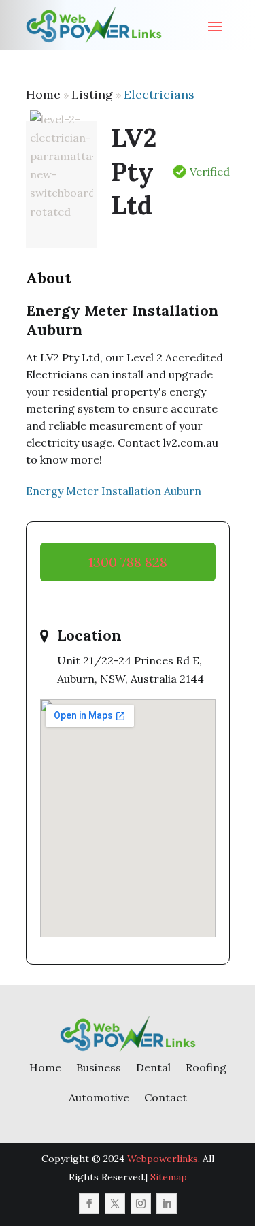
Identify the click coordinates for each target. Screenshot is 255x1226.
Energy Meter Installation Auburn (113, 491)
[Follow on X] (115, 1203)
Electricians (159, 94)
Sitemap (168, 1177)
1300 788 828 (127, 561)
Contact (165, 1097)
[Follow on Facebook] (89, 1203)
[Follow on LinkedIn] (166, 1203)
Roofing (206, 1067)
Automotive (99, 1097)
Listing (92, 94)
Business (98, 1067)
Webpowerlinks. (163, 1158)
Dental (153, 1067)
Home (43, 94)
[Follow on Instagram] (141, 1203)
